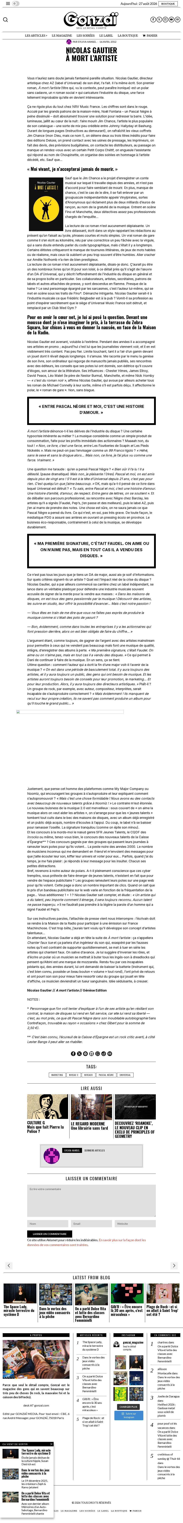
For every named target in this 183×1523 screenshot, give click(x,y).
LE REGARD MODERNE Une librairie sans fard (89, 1125)
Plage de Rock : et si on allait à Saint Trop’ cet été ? (162, 1310)
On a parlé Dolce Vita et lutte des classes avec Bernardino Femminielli (90, 1314)
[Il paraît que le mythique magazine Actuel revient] (120, 1362)
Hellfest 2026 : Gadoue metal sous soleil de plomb (167, 1410)
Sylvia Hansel (87, 41)
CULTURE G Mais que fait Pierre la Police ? (45, 1126)
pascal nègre (106, 1074)
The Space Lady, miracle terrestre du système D (19, 1310)
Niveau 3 (73, 1074)
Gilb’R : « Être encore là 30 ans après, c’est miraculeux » (127, 1310)
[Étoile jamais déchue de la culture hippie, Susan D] (136, 1362)
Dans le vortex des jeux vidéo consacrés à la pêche (54, 1312)
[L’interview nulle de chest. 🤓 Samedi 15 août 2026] (120, 1378)
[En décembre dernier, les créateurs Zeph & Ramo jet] (136, 1394)
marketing (57, 1074)
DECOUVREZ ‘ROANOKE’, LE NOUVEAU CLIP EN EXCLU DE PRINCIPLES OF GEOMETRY (135, 1129)
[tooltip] (153, 19)
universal (125, 1074)
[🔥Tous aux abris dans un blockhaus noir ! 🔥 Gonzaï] (120, 1394)
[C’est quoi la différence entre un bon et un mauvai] (136, 1378)
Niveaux (88, 1074)
